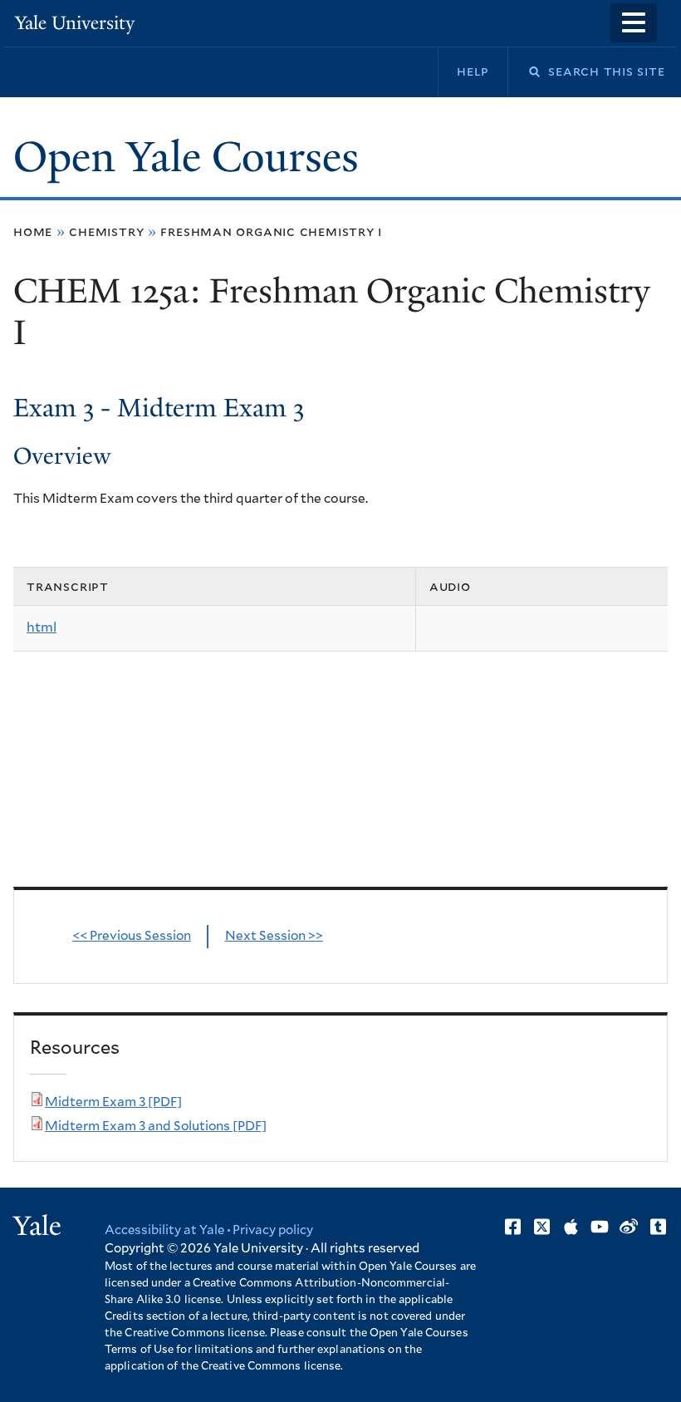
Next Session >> (274, 936)
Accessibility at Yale (164, 1230)
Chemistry (106, 232)
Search (524, 71)
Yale (37, 1225)
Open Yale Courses (186, 157)
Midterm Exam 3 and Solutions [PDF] (156, 1126)
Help (473, 71)
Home (32, 232)
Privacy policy (273, 1230)
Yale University (75, 23)
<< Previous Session (131, 936)
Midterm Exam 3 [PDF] (113, 1102)
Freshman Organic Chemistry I (271, 232)
